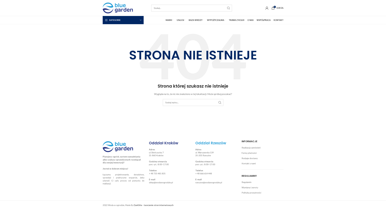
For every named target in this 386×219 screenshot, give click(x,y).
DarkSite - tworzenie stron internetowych (154, 205)
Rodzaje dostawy (250, 158)
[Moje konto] (267, 8)
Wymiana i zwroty (250, 187)
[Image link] (118, 146)
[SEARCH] (228, 8)
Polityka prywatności (251, 192)
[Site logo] (118, 7)
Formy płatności (249, 153)
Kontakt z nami (249, 163)
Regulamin (246, 182)
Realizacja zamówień (251, 147)
